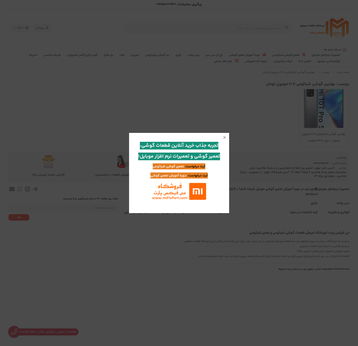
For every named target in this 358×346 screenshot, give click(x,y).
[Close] (224, 137)
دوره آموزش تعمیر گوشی (168, 175)
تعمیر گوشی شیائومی (168, 166)
